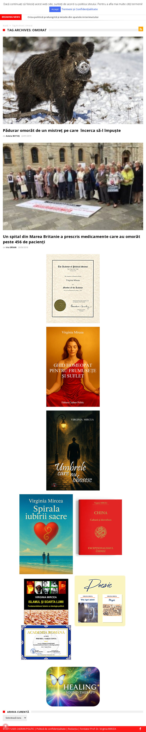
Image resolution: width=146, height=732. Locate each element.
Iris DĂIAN (11, 247)
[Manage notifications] (5, 726)
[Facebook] (140, 729)
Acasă (5, 25)
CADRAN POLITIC (25, 728)
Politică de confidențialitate (51, 728)
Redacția (73, 728)
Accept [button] (55, 9)
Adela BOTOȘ (13, 136)
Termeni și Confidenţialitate (79, 9)
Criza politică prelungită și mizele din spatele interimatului (63, 17)
